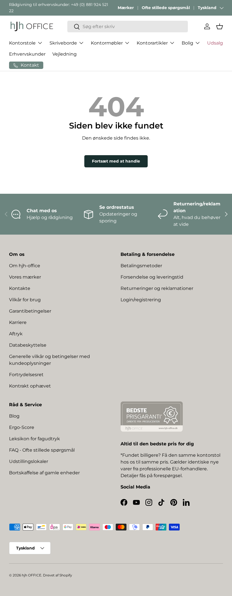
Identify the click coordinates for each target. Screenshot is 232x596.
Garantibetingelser (30, 311)
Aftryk (16, 333)
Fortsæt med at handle (116, 161)
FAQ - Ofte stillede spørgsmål (42, 450)
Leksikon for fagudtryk (34, 438)
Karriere (18, 322)
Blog (14, 416)
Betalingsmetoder (141, 265)
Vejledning (64, 54)
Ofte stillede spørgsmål (166, 7)
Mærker (126, 7)
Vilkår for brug (25, 299)
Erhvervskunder (27, 54)
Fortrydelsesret (26, 374)
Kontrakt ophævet (30, 386)
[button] (219, 26)
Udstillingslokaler (28, 461)
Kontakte (19, 288)
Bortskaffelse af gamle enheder (44, 472)
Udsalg (215, 43)
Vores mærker (25, 277)
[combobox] (127, 26)
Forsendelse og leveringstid (152, 277)
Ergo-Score (21, 427)
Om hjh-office (24, 265)
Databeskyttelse (27, 345)
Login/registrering (141, 299)
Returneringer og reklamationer (157, 288)
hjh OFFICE (31, 575)
